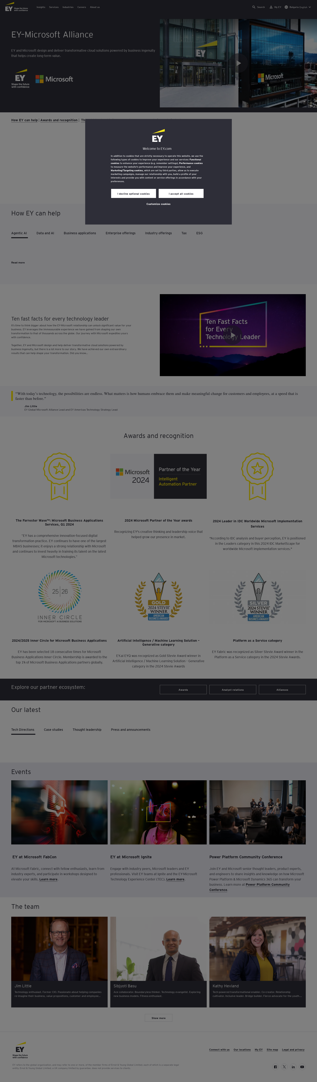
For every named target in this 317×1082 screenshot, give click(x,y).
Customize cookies (158, 204)
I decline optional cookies (133, 193)
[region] (158, 172)
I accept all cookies (181, 193)
